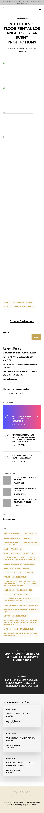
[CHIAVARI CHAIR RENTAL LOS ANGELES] (22, 716)
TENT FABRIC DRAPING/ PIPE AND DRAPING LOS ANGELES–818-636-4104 (21, 373)
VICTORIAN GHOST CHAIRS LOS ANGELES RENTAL (21, 605)
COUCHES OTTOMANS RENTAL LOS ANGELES (19, 564)
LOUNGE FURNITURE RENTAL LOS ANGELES (18, 573)
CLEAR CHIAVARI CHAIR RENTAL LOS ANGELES (19, 553)
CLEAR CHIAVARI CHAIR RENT (14, 549)
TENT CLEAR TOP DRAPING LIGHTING (16, 594)
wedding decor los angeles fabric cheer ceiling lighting (20, 611)
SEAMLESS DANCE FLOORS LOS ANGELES (18, 302)
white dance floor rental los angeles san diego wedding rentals (20, 634)
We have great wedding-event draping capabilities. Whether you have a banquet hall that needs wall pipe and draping (21, 622)
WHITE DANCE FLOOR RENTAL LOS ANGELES (19, 307)
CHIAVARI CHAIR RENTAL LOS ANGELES (19, 353)
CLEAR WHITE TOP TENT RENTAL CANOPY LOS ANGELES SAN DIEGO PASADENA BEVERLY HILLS (20, 559)
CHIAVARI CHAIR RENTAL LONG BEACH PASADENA (20, 534)
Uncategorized (22, 18)
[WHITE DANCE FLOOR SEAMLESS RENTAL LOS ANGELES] (22, 765)
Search (6, 332)
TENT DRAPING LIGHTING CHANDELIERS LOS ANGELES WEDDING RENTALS (19, 600)
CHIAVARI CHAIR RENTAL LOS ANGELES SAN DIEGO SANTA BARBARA (21, 544)
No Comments (22, 51)
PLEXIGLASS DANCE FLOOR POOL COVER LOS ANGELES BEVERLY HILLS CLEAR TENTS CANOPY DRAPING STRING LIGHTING (20, 583)
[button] (40, 10)
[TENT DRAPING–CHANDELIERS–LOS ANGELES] (22, 741)
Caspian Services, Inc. (30, 805)
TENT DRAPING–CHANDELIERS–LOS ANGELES (18, 358)
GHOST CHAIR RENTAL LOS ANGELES (16, 568)
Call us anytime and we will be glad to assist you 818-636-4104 (22, 2)
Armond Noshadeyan (17, 48)
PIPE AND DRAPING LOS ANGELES (15, 577)
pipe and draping (10, 379)
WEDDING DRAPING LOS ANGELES (15, 616)
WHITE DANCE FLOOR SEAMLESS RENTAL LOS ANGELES (20, 366)
